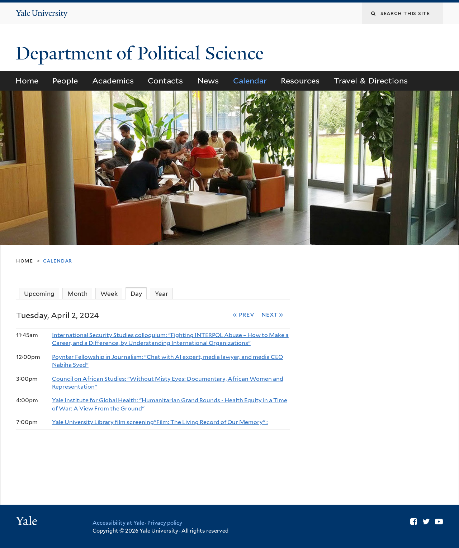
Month (77, 293)
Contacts (165, 80)
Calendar (250, 80)
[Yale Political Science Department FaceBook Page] (413, 521)
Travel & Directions (371, 80)
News (208, 80)
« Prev (243, 314)
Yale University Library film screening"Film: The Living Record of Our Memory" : (160, 422)
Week (109, 293)
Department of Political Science (142, 53)
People (65, 80)
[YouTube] (439, 521)
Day (139, 293)
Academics (113, 80)
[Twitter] (426, 521)
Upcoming (39, 293)
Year (161, 293)
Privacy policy (164, 523)
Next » (272, 314)
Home (26, 80)
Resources (300, 80)
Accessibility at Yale (118, 523)
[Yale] (27, 521)
